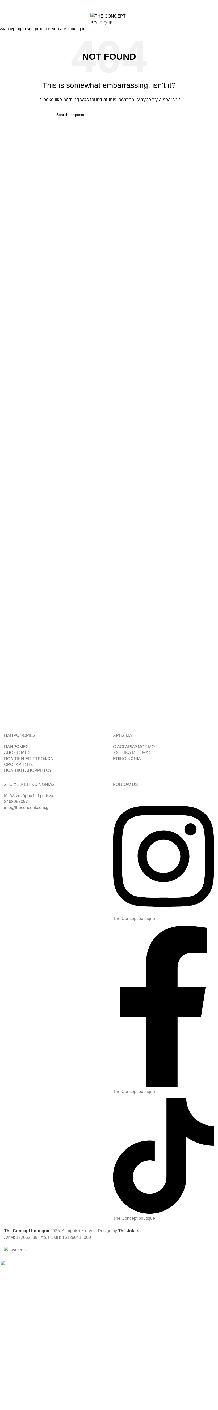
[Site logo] (109, 19)
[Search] (201, 19)
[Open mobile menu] (6, 19)
